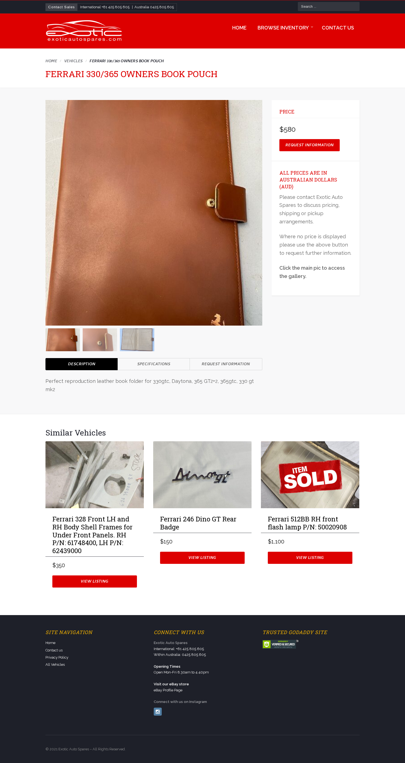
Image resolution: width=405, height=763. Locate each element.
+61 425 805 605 (115, 7)
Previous (48, 338)
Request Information (226, 364)
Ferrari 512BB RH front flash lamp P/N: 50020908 (307, 523)
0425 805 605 (162, 7)
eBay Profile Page (168, 690)
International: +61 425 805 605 (179, 649)
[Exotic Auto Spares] (84, 31)
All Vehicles (55, 664)
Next (259, 338)
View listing (94, 582)
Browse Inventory (283, 28)
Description (81, 364)
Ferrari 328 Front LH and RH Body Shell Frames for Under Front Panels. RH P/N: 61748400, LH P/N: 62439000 (92, 535)
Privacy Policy (56, 657)
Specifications (153, 364)
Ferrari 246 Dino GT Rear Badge (198, 523)
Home (239, 28)
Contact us (338, 28)
